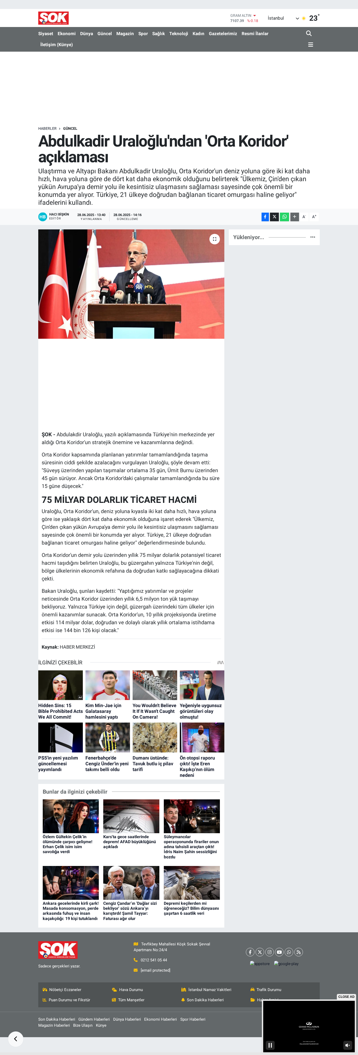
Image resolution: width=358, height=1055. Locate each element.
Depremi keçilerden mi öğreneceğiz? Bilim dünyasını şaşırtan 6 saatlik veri (191, 908)
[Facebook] (250, 952)
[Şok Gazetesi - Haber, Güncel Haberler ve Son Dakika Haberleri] (53, 18)
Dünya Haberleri (127, 1019)
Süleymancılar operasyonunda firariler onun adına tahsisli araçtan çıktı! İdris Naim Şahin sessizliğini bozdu (191, 846)
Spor (143, 33)
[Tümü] (312, 237)
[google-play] (286, 964)
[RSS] (298, 952)
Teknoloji (178, 33)
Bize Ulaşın (83, 1025)
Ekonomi (67, 33)
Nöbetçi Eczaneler (65, 989)
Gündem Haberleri (94, 1019)
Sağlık (158, 33)
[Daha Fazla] (294, 217)
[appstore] (260, 964)
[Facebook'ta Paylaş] (265, 217)
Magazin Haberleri (54, 1025)
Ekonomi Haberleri (160, 1019)
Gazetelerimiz (223, 33)
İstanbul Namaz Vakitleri (209, 989)
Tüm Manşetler (131, 1000)
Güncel (104, 33)
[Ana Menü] (309, 45)
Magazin (125, 33)
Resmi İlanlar (255, 33)
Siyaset (45, 33)
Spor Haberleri (192, 1019)
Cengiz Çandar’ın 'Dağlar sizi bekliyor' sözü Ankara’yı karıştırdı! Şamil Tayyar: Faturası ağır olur (130, 911)
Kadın (198, 33)
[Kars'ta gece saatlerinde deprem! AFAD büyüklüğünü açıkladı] (131, 816)
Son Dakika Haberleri (205, 1000)
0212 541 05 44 (154, 960)
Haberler (47, 128)
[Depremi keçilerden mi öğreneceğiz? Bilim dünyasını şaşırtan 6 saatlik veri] (192, 882)
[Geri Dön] (16, 1039)
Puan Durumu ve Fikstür (69, 1000)
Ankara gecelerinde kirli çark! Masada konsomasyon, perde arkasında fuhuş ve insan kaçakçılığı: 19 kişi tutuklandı (71, 911)
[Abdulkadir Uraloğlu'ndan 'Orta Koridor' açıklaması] (131, 283)
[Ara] (309, 33)
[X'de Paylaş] (274, 217)
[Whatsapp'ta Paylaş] (284, 217)
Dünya (86, 33)
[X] (260, 952)
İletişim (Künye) (56, 44)
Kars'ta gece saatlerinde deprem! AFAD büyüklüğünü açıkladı (129, 841)
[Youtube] (279, 952)
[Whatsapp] (289, 952)
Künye (101, 1025)
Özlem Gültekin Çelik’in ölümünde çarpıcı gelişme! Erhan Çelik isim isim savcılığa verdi (67, 844)
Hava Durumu (131, 989)
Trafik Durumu (269, 989)
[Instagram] (269, 952)
